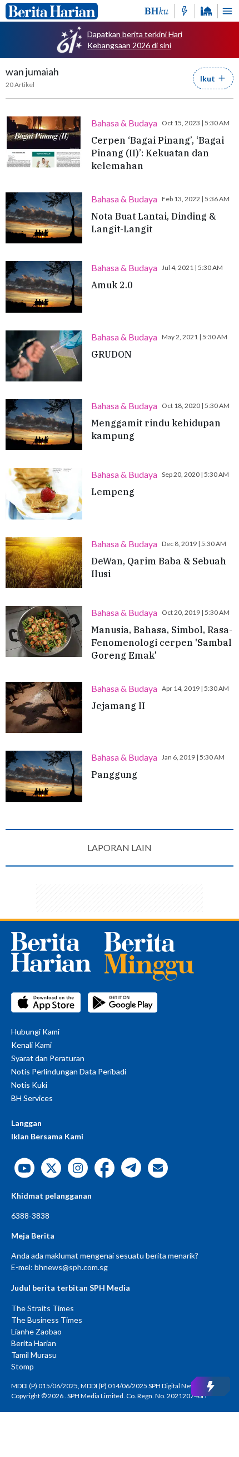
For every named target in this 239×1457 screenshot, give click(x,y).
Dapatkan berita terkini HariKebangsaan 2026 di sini (134, 39)
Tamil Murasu (34, 1354)
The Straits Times (42, 1308)
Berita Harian (33, 1343)
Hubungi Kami (35, 1031)
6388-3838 (30, 1215)
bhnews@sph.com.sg (71, 1267)
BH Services (32, 1098)
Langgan (26, 1123)
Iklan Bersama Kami (47, 1136)
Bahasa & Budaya (124, 123)
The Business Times (46, 1319)
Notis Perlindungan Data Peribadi (68, 1071)
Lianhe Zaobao (36, 1331)
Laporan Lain (119, 847)
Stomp (22, 1366)
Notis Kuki (29, 1084)
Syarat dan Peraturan (47, 1058)
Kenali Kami (31, 1045)
